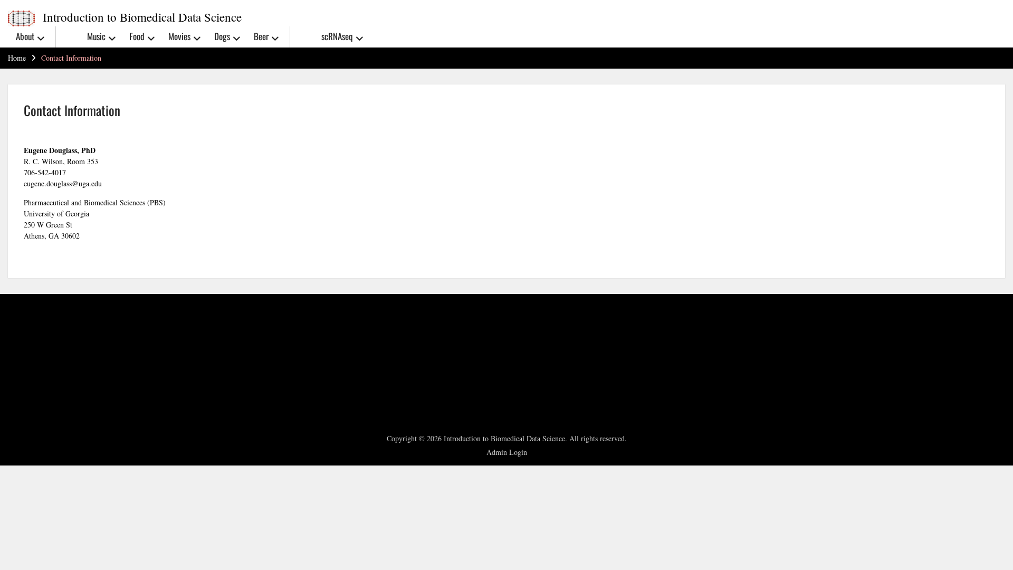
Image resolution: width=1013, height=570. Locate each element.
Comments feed (44, 378)
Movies (179, 36)
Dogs (222, 36)
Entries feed (38, 364)
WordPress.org (42, 391)
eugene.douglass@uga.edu (63, 183)
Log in (30, 351)
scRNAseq (337, 36)
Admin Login (506, 452)
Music (96, 36)
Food (137, 36)
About (25, 36)
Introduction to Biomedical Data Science (142, 17)
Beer (261, 36)
